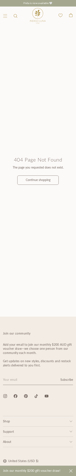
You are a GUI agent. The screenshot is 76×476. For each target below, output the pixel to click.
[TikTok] (36, 396)
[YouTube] (46, 396)
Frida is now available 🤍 (37, 3)
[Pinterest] (26, 396)
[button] (15, 16)
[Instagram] (5, 396)
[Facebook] (15, 396)
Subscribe (66, 379)
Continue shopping (38, 180)
